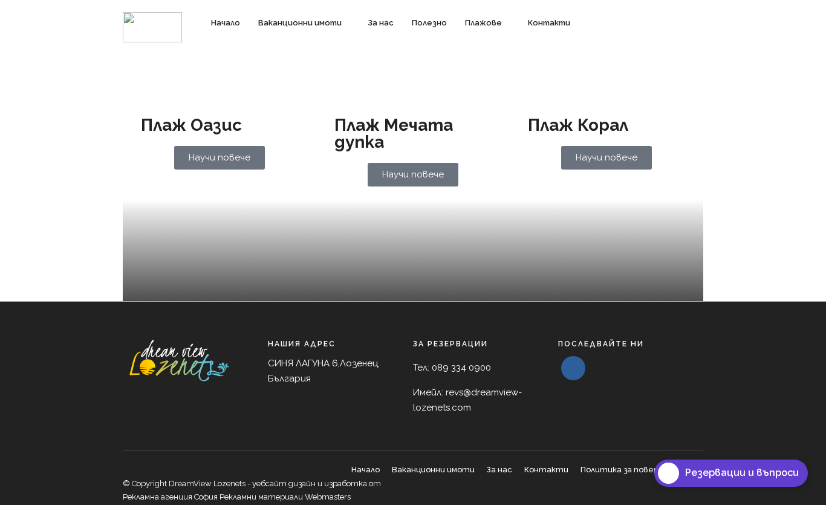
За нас (381, 22)
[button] (326, 371)
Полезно (429, 22)
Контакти (549, 22)
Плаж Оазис (191, 125)
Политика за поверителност (641, 469)
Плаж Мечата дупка (393, 133)
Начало (225, 22)
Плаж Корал (578, 125)
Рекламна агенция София (170, 496)
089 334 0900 (461, 367)
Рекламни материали (261, 496)
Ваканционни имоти (300, 22)
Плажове (483, 22)
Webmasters (327, 496)
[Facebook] (573, 368)
